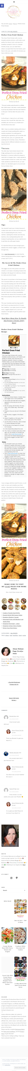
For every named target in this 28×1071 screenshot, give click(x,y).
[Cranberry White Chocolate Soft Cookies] (20, 935)
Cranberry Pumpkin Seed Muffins (11, 613)
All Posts (14, 31)
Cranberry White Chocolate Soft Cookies (20, 948)
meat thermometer (10, 254)
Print (13, 347)
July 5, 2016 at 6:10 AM (16, 807)
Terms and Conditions (9, 1031)
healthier (15, 635)
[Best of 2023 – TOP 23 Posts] (20, 909)
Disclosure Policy (19, 1029)
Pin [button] (17, 347)
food (11, 635)
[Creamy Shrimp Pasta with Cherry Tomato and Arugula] (7, 935)
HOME (7, 586)
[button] (2, 6)
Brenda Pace (12, 716)
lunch (20, 635)
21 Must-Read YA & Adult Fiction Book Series (20, 985)
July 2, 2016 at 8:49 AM (16, 771)
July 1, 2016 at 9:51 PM (13, 718)
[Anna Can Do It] (14, 17)
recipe (24, 635)
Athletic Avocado (14, 752)
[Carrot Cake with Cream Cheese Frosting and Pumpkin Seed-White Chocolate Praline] (7, 965)
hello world (7, 901)
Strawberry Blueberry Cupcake (11, 617)
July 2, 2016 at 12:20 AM (14, 755)
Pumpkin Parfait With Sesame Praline (12, 615)
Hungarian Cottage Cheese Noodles (12, 625)
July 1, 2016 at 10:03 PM (16, 735)
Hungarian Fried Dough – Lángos (11, 623)
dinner (7, 635)
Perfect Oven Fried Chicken (10, 628)
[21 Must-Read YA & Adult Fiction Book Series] (20, 969)
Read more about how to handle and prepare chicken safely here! (14, 320)
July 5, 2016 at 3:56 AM (13, 791)
